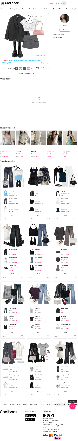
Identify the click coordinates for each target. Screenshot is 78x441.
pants (32, 154)
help (48, 404)
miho (65, 25)
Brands (4, 9)
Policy (25, 404)
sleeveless (3, 154)
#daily (11, 61)
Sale (67, 9)
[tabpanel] (8, 143)
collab (42, 404)
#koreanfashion (35, 61)
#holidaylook (6, 63)
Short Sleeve (19, 154)
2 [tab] (39, 159)
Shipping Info (33, 404)
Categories (14, 9)
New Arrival (33, 9)
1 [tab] (36, 159)
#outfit (27, 61)
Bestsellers (45, 9)
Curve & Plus (57, 9)
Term (18, 404)
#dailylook (17, 61)
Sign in (20, 73)
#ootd (23, 61)
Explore (75, 9)
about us (4, 404)
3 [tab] (42, 159)
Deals (24, 9)
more (12, 215)
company (55, 404)
